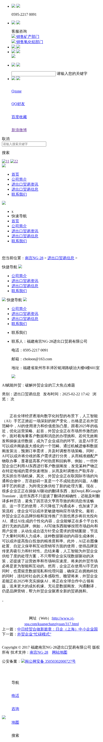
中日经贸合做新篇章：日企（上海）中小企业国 (57, 629)
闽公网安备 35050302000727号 (50, 661)
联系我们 (19, 194)
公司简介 (19, 179)
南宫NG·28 (34, 258)
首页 (15, 174)
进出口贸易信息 (24, 189)
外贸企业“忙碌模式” (34, 634)
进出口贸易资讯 (24, 184)
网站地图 (59, 652)
